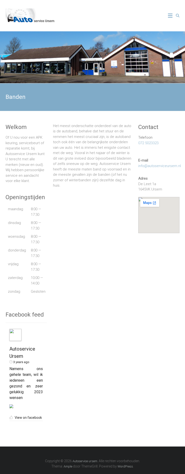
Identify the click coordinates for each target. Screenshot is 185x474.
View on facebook (28, 418)
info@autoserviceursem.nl (159, 166)
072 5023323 (148, 143)
